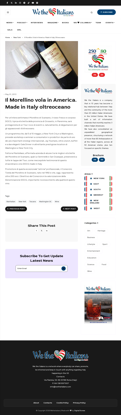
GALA (9, 30)
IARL (19, 30)
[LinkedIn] (16, 2)
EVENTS (109, 23)
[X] (11, 2)
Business (91, 237)
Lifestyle (91, 244)
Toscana (32, 201)
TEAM (98, 23)
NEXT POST (70, 209)
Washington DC (45, 201)
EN (102, 75)
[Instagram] (20, 2)
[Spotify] (37, 2)
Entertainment (93, 251)
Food (104, 264)
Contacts (47, 403)
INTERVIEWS (37, 23)
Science (90, 264)
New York (17, 37)
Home (7, 37)
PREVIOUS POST (17, 209)
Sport (104, 244)
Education (91, 258)
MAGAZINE (52, 23)
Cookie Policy (62, 403)
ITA (95, 75)
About (36, 403)
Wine (57, 201)
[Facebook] (7, 2)
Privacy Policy (79, 403)
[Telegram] (24, 2)
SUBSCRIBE (108, 12)
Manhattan (10, 201)
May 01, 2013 (10, 94)
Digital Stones (79, 411)
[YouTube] (33, 2)
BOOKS (65, 23)
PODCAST (21, 23)
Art (88, 231)
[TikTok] (28, 2)
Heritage (101, 231)
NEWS (9, 23)
